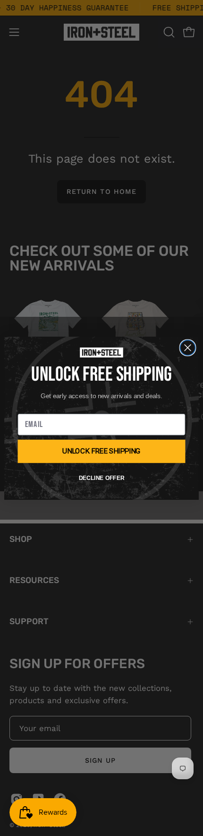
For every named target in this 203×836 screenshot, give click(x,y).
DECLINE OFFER (101, 478)
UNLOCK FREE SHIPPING (101, 450)
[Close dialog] (187, 347)
